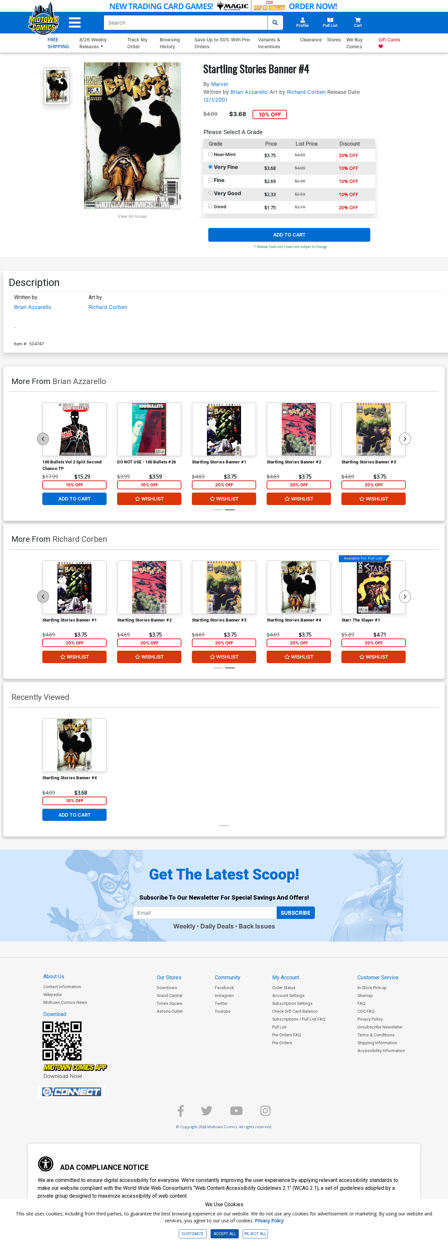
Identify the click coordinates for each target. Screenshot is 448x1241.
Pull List (279, 1027)
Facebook (224, 987)
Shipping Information (377, 1042)
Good (220, 206)
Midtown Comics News (65, 1002)
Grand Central (169, 995)
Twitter (221, 1003)
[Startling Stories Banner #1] (224, 429)
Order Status (283, 987)
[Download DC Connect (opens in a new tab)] (84, 1091)
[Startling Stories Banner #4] (299, 587)
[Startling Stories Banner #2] (299, 429)
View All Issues (132, 216)
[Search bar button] (275, 22)
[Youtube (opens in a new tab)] (236, 1113)
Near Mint (224, 154)
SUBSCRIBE (296, 912)
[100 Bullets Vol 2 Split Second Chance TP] (74, 429)
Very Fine (226, 167)
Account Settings (288, 995)
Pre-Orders (282, 1042)
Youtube (223, 1011)
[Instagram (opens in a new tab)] (265, 1113)
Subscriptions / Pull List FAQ (298, 1019)
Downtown (167, 987)
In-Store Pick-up (372, 987)
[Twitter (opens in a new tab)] (206, 1113)
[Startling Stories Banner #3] (373, 429)
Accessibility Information (381, 1050)
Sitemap (365, 995)
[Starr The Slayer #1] (373, 587)
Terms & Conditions (376, 1034)
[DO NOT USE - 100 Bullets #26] (149, 429)
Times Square (169, 1003)
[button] (75, 23)
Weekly (184, 926)
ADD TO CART (289, 234)
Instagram (224, 995)
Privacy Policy (370, 1019)
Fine (219, 180)
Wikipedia (52, 994)
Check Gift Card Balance (294, 1011)
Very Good (227, 193)
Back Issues (257, 926)
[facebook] (181, 1113)
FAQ (361, 1003)
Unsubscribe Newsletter (380, 1027)
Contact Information (62, 986)
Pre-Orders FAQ (286, 1034)
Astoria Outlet (170, 1011)
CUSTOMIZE (193, 1233)
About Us (53, 976)
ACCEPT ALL (225, 1233)
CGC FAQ (366, 1011)
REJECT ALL (255, 1233)
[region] (43, 439)
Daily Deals (217, 926)
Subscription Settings (292, 1003)
